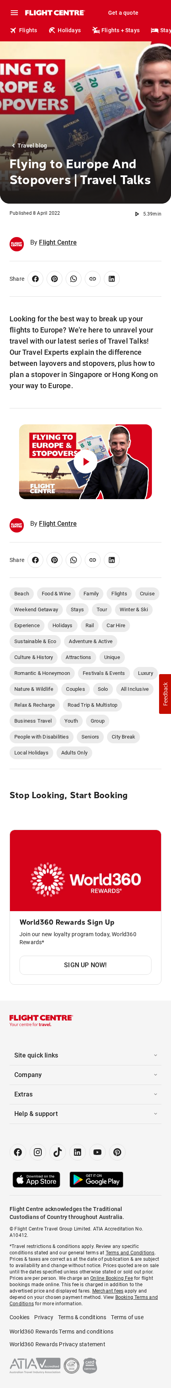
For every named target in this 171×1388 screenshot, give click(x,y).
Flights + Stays (120, 30)
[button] (165, 694)
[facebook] (18, 1152)
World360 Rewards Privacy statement (57, 1344)
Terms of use (127, 1317)
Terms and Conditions (130, 1253)
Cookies (19, 1317)
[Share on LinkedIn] (112, 279)
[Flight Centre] (55, 13)
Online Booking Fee (111, 1278)
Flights (28, 30)
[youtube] (97, 1152)
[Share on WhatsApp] (74, 279)
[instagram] (37, 1152)
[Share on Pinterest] (54, 279)
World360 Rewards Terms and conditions (61, 1331)
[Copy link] (93, 279)
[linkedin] (77, 1152)
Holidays (69, 30)
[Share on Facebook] (35, 279)
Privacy (43, 1317)
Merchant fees (108, 1291)
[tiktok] (57, 1152)
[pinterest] (117, 1152)
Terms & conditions (82, 1317)
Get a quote (123, 13)
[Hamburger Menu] (14, 12)
